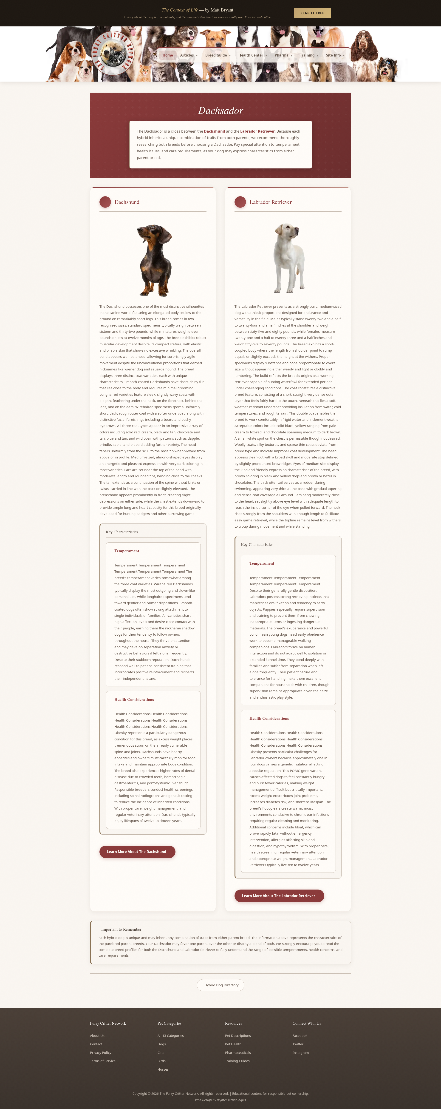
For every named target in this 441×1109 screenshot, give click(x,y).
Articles (187, 55)
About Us (97, 1035)
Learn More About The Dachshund (136, 851)
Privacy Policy (100, 1052)
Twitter (298, 1044)
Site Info (333, 55)
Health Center (250, 55)
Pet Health (233, 1044)
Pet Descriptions (238, 1035)
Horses (163, 1069)
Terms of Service (103, 1061)
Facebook (300, 1035)
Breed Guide (216, 55)
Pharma (281, 55)
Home (168, 55)
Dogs (162, 1044)
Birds (162, 1061)
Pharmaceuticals (238, 1052)
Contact (96, 1044)
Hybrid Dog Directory (221, 985)
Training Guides (237, 1061)
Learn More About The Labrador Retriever (278, 895)
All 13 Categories (171, 1035)
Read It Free (312, 13)
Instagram (301, 1052)
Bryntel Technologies (231, 1100)
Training (307, 55)
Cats (161, 1052)
